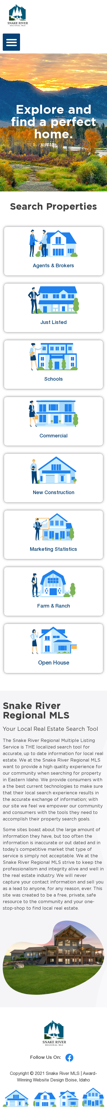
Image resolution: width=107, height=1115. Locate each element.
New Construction (53, 493)
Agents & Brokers (53, 266)
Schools (53, 379)
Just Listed (53, 322)
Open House (53, 663)
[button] (11, 42)
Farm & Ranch (53, 606)
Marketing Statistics (53, 549)
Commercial (53, 436)
